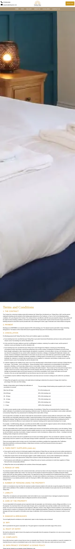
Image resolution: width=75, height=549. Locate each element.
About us (37, 9)
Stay (22, 9)
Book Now (70, 3)
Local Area (46, 9)
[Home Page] (37, 3)
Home (17, 9)
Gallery (29, 9)
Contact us (56, 9)
